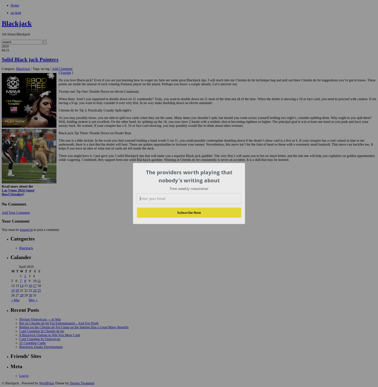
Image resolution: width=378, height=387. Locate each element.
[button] (189, 176)
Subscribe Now (189, 212)
